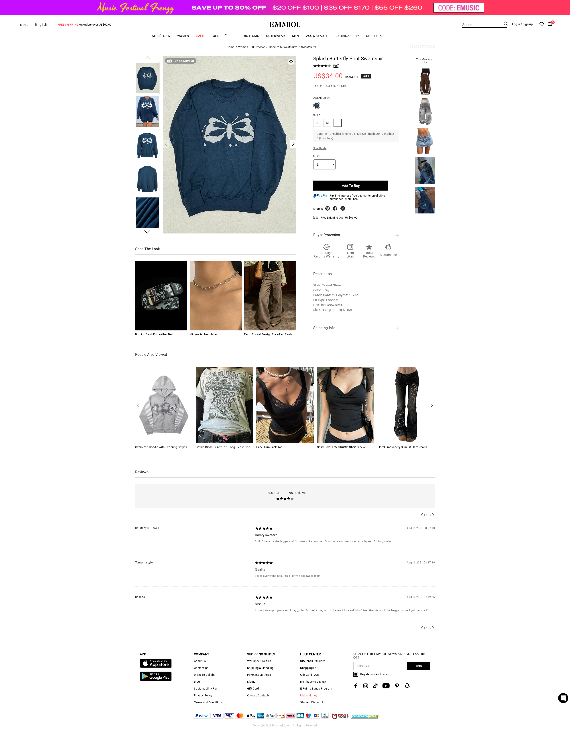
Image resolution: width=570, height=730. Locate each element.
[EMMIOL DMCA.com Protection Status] (365, 719)
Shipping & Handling (260, 668)
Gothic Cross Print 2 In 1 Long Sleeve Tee (223, 447)
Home (230, 47)
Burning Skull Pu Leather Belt (154, 334)
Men (295, 36)
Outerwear (275, 36)
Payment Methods (259, 674)
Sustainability (347, 36)
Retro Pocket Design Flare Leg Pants (268, 334)
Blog (197, 681)
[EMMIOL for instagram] (365, 686)
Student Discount (311, 702)
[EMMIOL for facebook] (355, 686)
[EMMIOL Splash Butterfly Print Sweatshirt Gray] (317, 107)
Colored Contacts (258, 695)
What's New (160, 36)
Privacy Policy (203, 695)
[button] (147, 58)
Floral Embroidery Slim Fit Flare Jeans (402, 447)
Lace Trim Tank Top (269, 447)
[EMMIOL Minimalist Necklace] (216, 296)
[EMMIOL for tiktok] (375, 686)
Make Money (308, 695)
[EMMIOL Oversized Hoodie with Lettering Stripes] (163, 404)
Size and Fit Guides (313, 661)
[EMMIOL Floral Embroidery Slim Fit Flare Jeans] (406, 404)
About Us (200, 661)
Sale (200, 36)
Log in (516, 24)
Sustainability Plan (206, 688)
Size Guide (319, 148)
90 (336, 66)
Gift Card (253, 688)
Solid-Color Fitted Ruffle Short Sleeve (341, 447)
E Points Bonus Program (316, 688)
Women (183, 36)
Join (418, 666)
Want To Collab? (204, 674)
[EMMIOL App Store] (156, 667)
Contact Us (201, 668)
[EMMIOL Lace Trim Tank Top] (285, 404)
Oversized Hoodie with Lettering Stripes (161, 447)
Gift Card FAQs (310, 674)
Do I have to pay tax (313, 681)
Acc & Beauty (317, 36)
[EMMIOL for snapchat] (407, 685)
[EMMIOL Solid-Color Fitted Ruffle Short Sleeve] (345, 404)
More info (351, 199)
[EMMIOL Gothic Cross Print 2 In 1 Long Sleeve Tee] (224, 404)
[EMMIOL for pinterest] (397, 686)
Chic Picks (374, 36)
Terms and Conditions (208, 702)
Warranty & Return (259, 661)
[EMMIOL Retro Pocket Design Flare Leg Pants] (270, 296)
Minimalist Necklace (203, 334)
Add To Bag (351, 185)
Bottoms (251, 36)
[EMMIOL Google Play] (156, 680)
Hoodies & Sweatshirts (283, 47)
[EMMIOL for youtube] (386, 686)
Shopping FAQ (309, 668)
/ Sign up (527, 24)
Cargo (231, 35)
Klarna (251, 681)
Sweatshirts (308, 47)
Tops (215, 36)
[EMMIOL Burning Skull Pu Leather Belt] (161, 296)
